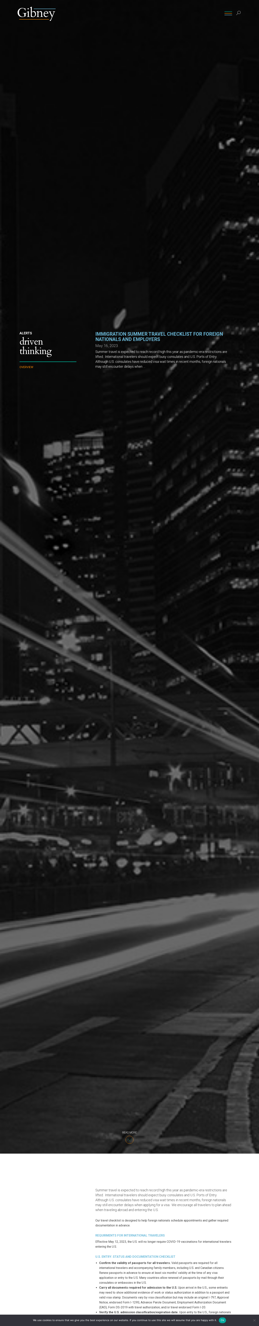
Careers (214, 13)
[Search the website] (238, 13)
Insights (180, 13)
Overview (26, 367)
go (239, 22)
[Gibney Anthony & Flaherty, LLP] (36, 13)
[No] (254, 1320)
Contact (197, 13)
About (165, 13)
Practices (149, 13)
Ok (222, 1320)
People (131, 13)
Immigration (29, 398)
